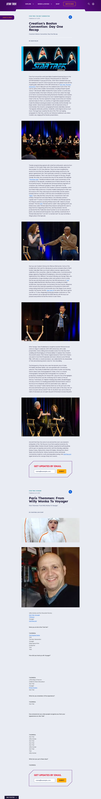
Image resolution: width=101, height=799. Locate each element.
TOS (67, 280)
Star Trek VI (50, 290)
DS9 (41, 203)
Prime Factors (33, 688)
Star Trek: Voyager (35, 491)
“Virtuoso (31, 617)
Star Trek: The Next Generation (39, 16)
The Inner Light (33, 179)
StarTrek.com (67, 454)
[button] (11, 4)
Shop (57, 4)
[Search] (89, 4)
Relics (31, 195)
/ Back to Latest (7, 17)
